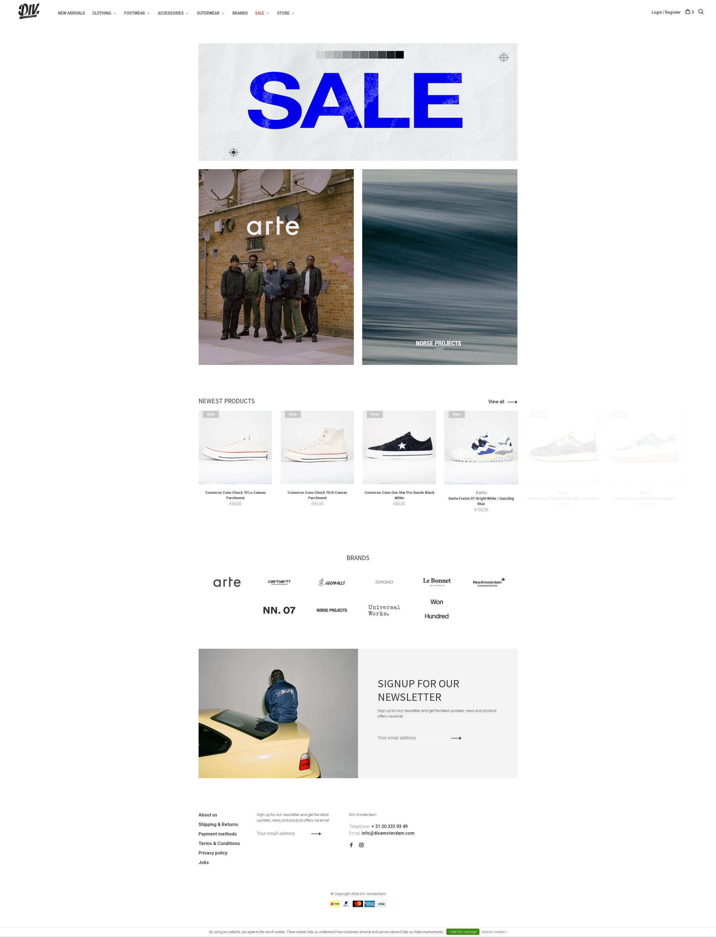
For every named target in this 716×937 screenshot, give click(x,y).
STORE (283, 13)
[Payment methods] (335, 905)
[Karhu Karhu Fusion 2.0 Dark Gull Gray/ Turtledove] (563, 447)
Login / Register (666, 12)
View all (496, 401)
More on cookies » (494, 932)
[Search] (701, 12)
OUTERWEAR (208, 13)
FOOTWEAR (134, 13)
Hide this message (462, 932)
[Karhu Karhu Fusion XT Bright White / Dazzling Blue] (481, 447)
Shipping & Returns (218, 824)
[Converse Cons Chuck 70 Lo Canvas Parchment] (235, 447)
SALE (259, 13)
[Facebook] (351, 845)
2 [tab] (364, 527)
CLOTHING (101, 13)
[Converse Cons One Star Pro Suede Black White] (399, 447)
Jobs (204, 862)
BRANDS (240, 13)
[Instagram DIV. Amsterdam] (361, 845)
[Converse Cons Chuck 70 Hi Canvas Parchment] (317, 447)
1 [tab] (354, 527)
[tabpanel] (235, 467)
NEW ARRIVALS (71, 13)
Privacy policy (213, 853)
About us (208, 815)
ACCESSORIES (171, 13)
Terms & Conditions (219, 843)
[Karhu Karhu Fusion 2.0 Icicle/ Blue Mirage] (645, 447)
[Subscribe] (454, 738)
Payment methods (218, 834)
